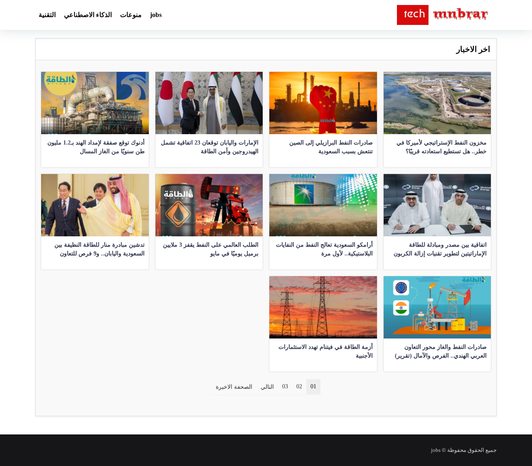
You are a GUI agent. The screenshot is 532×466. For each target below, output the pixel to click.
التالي (267, 387)
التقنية (47, 14)
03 (285, 386)
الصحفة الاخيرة (234, 387)
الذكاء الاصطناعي (88, 14)
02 (299, 386)
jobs (156, 14)
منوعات (131, 14)
